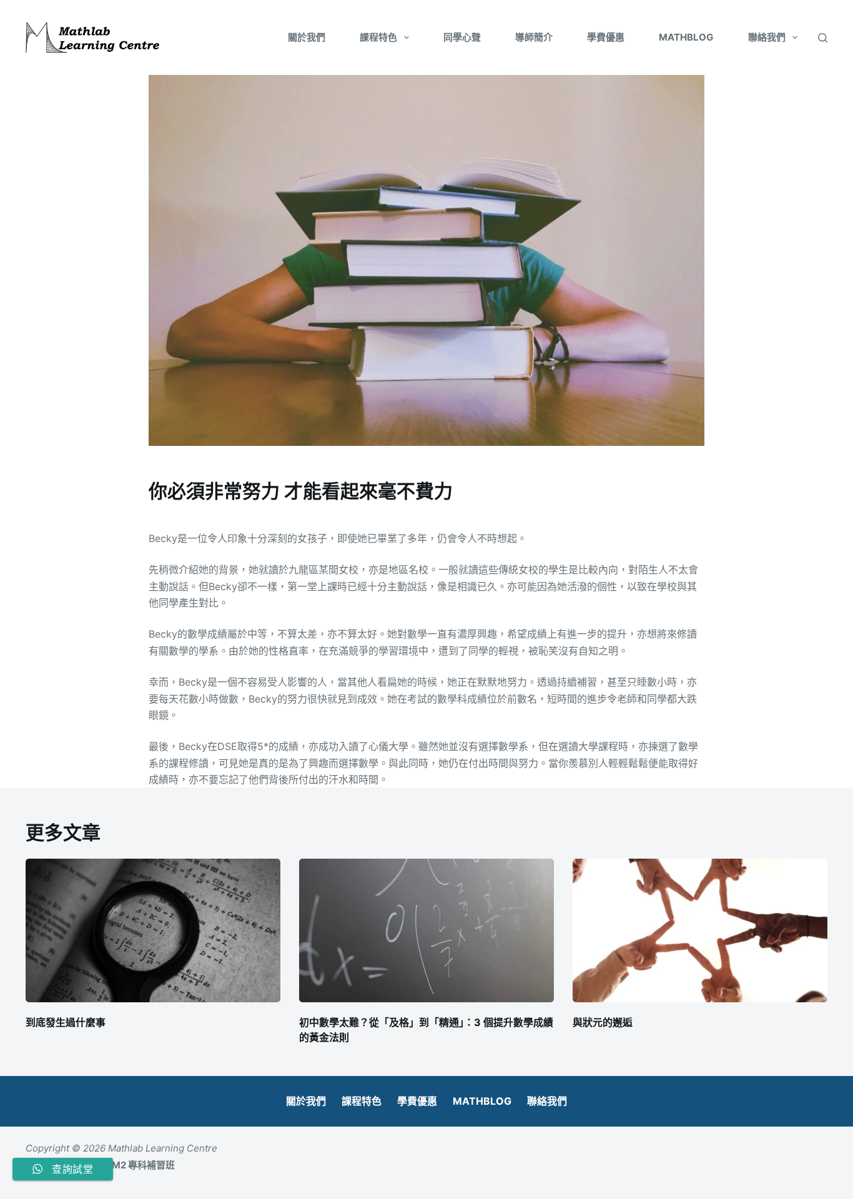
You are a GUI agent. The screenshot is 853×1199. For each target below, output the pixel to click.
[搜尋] (822, 37)
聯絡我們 (767, 37)
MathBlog (686, 37)
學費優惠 (605, 37)
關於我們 (306, 37)
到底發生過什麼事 (66, 1022)
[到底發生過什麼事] (153, 930)
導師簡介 (534, 37)
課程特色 (378, 37)
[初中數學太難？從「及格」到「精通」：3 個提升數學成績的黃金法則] (426, 930)
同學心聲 (462, 37)
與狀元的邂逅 (603, 1022)
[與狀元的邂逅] (700, 930)
